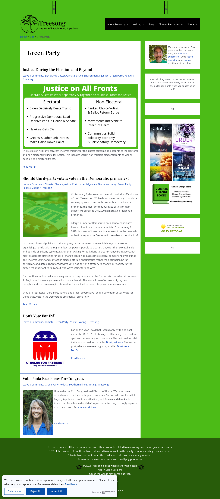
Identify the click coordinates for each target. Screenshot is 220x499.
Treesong (96, 465)
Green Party (116, 75)
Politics (129, 75)
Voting (35, 187)
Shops (190, 24)
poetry (187, 60)
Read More (71, 484)
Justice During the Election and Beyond (57, 69)
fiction (190, 56)
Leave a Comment (33, 75)
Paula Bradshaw (87, 407)
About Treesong (116, 24)
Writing (137, 24)
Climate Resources (169, 24)
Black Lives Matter (55, 75)
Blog (151, 24)
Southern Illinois (78, 384)
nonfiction (173, 60)
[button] (126, 24)
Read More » (30, 167)
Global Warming (107, 184)
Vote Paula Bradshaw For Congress (53, 378)
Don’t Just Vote (114, 342)
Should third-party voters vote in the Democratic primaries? (76, 178)
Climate (49, 184)
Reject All (35, 491)
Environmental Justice (96, 75)
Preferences (14, 491)
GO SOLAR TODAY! (171, 231)
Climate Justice (74, 75)
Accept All (56, 491)
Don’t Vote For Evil (39, 315)
